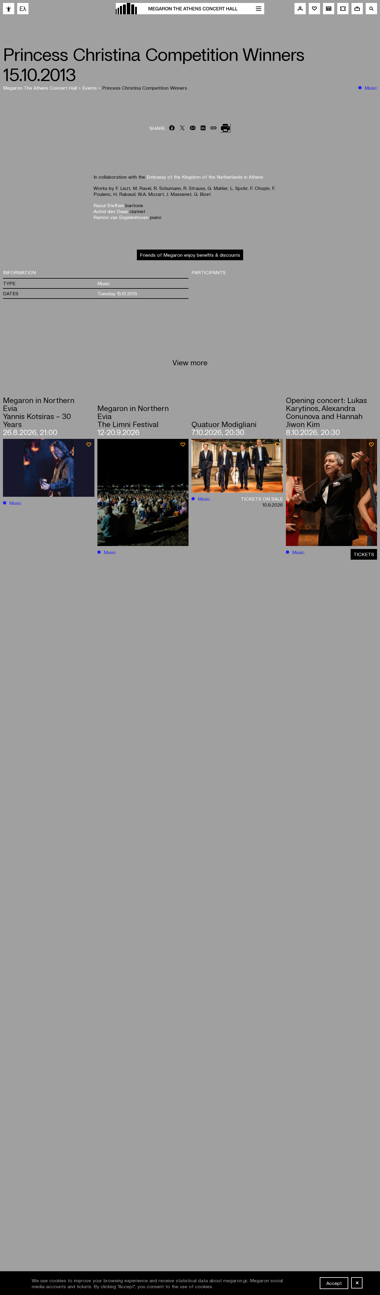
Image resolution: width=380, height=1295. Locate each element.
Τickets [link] (364, 554)
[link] (8, 8)
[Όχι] (356, 1282)
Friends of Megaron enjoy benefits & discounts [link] (190, 255)
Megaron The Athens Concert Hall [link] (40, 88)
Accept (334, 1283)
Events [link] (90, 88)
